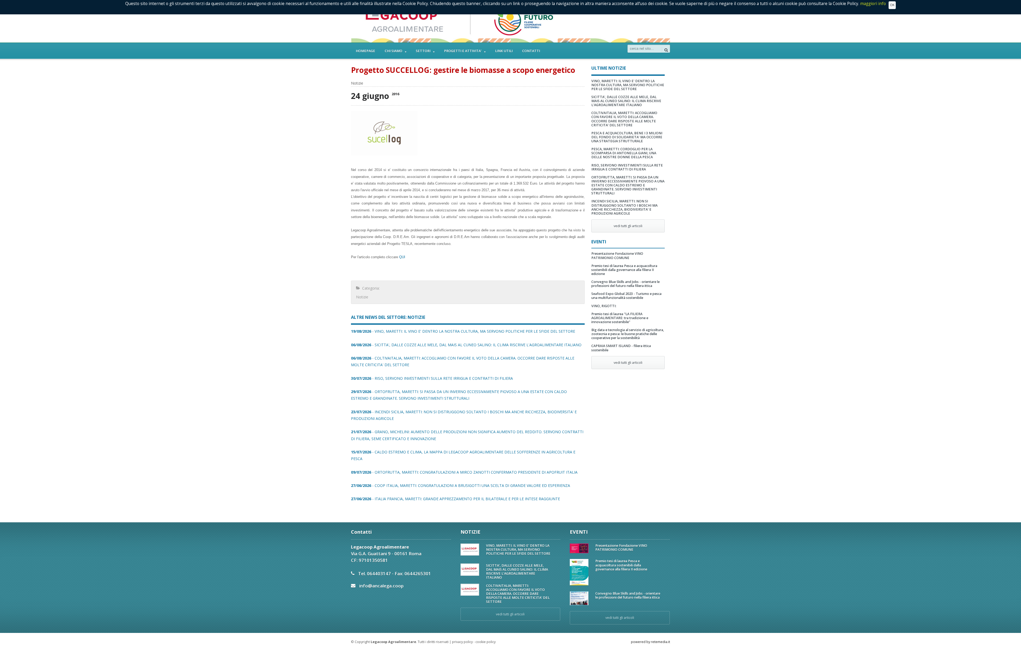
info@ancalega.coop (381, 586)
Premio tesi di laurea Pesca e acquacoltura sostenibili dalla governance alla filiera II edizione (624, 270)
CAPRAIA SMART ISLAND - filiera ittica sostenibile (621, 348)
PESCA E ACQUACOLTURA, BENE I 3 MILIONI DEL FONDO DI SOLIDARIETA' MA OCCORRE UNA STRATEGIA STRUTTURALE (626, 137)
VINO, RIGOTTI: (603, 306)
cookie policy (485, 642)
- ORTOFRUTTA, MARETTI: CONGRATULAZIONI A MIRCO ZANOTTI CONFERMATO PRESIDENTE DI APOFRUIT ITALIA (464, 472)
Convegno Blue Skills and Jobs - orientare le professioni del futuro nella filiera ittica (625, 283)
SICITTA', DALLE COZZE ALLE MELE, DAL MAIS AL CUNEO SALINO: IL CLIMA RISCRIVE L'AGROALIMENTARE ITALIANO (626, 101)
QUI (402, 257)
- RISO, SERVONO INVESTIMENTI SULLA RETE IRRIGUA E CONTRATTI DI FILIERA (432, 378)
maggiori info (873, 3)
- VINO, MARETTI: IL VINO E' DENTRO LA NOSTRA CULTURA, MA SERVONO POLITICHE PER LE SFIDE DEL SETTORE (463, 331)
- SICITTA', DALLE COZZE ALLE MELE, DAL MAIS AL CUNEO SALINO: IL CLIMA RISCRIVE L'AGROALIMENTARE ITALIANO (466, 344)
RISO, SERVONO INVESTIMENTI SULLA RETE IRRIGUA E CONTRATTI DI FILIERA (627, 167)
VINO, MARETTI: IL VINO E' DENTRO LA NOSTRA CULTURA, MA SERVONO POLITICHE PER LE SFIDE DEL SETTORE (627, 85)
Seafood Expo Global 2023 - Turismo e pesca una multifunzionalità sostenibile (626, 295)
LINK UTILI (504, 51)
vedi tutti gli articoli (628, 226)
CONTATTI (531, 51)
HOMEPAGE (365, 51)
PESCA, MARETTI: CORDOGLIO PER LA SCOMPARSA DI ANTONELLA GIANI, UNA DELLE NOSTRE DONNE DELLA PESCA (623, 153)
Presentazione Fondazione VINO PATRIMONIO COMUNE (617, 255)
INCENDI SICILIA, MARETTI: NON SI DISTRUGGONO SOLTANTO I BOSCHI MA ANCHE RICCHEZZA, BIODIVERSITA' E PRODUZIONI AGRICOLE (624, 207)
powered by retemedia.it (650, 642)
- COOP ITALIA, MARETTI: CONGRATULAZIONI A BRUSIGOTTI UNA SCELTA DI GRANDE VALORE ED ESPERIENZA (460, 485)
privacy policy (462, 642)
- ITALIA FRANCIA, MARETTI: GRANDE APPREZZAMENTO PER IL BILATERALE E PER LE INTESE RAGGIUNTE (455, 498)
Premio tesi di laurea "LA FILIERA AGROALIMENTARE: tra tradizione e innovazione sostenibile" (619, 318)
